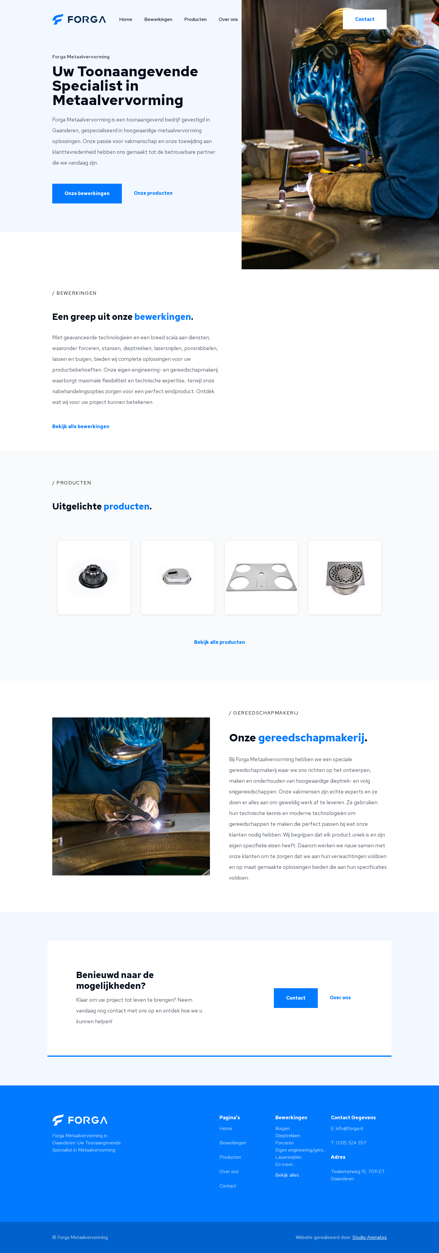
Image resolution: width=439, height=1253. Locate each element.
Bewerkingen (158, 19)
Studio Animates (369, 1237)
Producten (195, 19)
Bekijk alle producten (219, 642)
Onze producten (153, 193)
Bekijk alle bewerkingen (80, 426)
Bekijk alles (287, 1175)
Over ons (228, 19)
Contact (364, 19)
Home (125, 19)
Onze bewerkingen (87, 193)
